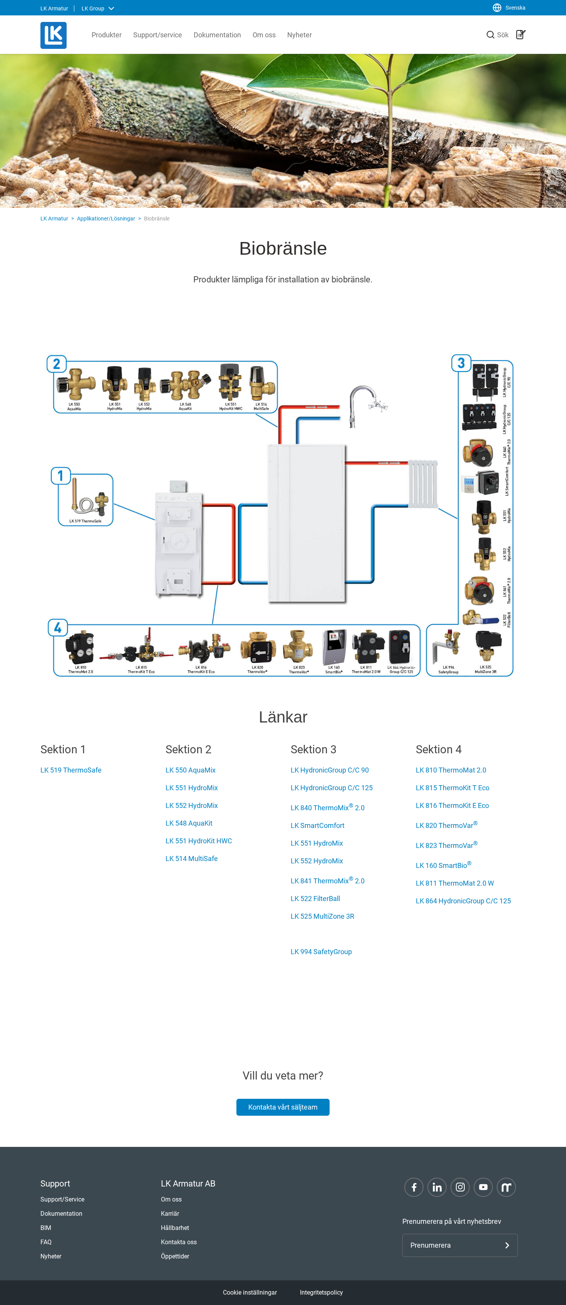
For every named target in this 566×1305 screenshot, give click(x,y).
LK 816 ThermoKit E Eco (452, 805)
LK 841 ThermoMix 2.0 (328, 881)
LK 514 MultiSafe (192, 858)
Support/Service (62, 1199)
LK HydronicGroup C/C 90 (330, 770)
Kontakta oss (179, 1242)
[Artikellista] (521, 34)
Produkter (107, 35)
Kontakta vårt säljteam (283, 1107)
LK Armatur (54, 218)
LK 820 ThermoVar (447, 825)
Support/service (157, 35)
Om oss (264, 35)
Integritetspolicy (321, 1292)
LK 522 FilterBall (315, 898)
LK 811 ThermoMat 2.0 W (455, 883)
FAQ (46, 1242)
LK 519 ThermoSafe (71, 770)
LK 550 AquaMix (191, 770)
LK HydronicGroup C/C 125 (332, 788)
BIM (45, 1228)
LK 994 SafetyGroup (321, 952)
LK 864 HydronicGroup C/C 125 (463, 901)
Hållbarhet (175, 1228)
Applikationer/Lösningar (106, 218)
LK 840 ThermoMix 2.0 (328, 808)
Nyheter (299, 35)
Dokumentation (217, 35)
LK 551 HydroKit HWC (199, 841)
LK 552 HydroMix (192, 805)
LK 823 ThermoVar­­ (447, 845)
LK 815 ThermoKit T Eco (452, 788)
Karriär (170, 1213)
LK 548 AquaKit (189, 823)
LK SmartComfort (318, 825)
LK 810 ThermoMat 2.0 (451, 770)
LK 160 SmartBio (444, 865)
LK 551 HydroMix (192, 788)
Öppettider (175, 1256)
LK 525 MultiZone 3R (322, 916)
